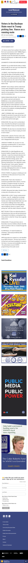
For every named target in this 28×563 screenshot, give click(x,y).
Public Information (7, 530)
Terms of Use (5, 524)
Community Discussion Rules (9, 527)
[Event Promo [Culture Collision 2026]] (14, 304)
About (4, 539)
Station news (5, 505)
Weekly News (6, 499)
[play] (2, 561)
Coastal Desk (6, 501)
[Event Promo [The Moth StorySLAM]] (14, 328)
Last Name (4, 492)
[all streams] (26, 561)
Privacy (4, 536)
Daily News (5, 498)
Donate (24, 2)
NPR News (5, 250)
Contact (4, 542)
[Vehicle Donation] (14, 352)
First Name (4, 487)
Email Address (5, 483)
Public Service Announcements (9, 533)
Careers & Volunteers (7, 545)
